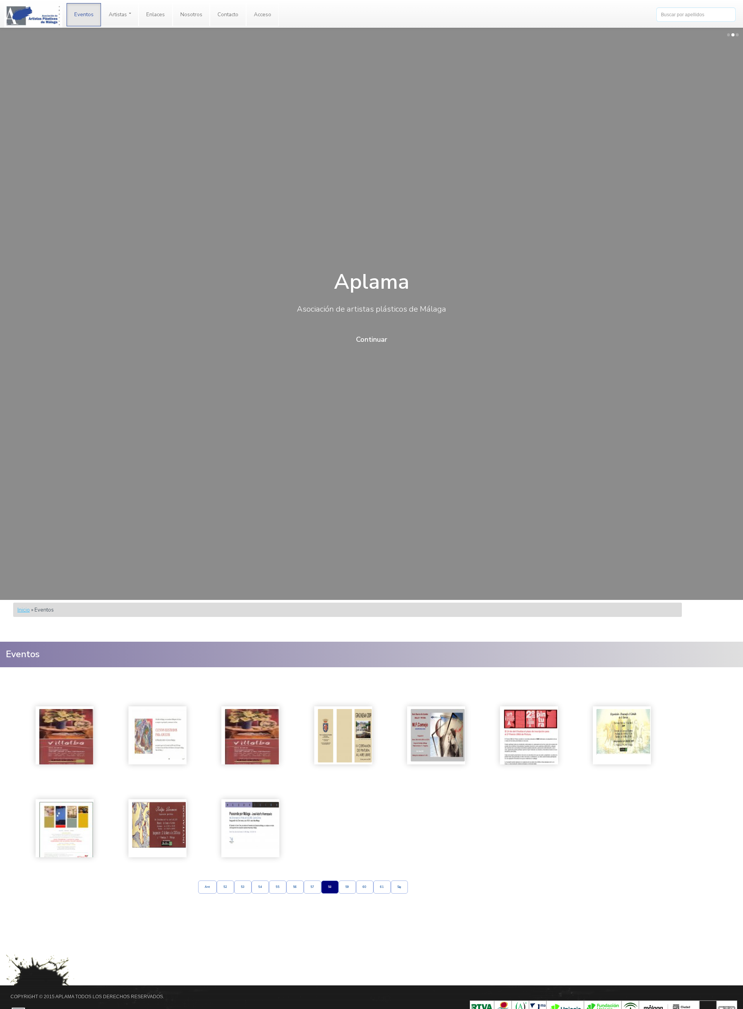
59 (347, 887)
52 (225, 887)
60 (364, 887)
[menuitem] (84, 14)
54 (260, 887)
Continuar (371, 339)
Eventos (84, 14)
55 (277, 887)
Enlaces (155, 14)
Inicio (23, 609)
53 (243, 887)
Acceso (262, 14)
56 (295, 887)
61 (382, 887)
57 (312, 887)
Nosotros (191, 14)
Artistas (118, 14)
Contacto (227, 14)
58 (330, 887)
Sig (399, 887)
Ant (207, 887)
